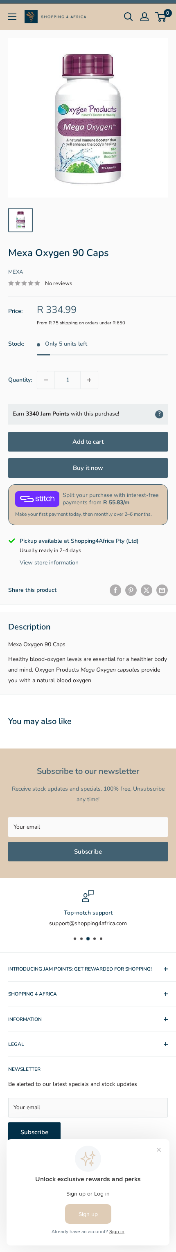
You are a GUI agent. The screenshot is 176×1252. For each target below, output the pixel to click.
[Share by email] (162, 590)
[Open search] (128, 16)
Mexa (15, 272)
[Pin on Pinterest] (131, 590)
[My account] (144, 16)
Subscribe (88, 851)
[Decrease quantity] (45, 380)
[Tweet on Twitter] (146, 590)
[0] (161, 17)
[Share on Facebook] (115, 590)
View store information (49, 562)
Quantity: (20, 380)
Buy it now (88, 468)
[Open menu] (12, 16)
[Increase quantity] (89, 380)
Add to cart (88, 442)
